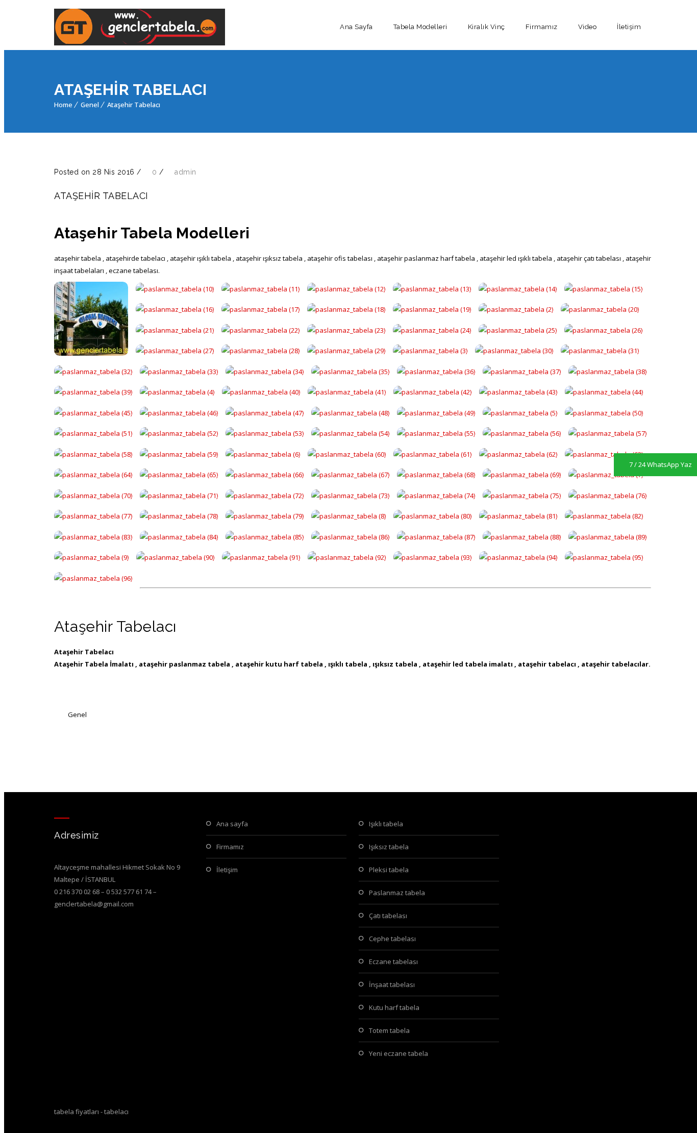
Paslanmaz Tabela (397, 892)
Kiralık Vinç (486, 27)
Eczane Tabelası (393, 961)
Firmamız (542, 27)
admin (185, 172)
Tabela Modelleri (420, 27)
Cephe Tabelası (392, 938)
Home (63, 104)
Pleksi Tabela (389, 869)
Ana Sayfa (356, 27)
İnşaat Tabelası (392, 984)
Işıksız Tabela (389, 846)
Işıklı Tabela (386, 823)
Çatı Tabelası (388, 915)
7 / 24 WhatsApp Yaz (660, 464)
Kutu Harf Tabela (394, 1007)
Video (587, 27)
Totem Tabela (389, 1030)
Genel (90, 104)
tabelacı (116, 1111)
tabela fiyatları (76, 1111)
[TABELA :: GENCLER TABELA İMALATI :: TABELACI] (139, 27)
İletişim (629, 27)
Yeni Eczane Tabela (398, 1053)
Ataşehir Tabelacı (133, 104)
